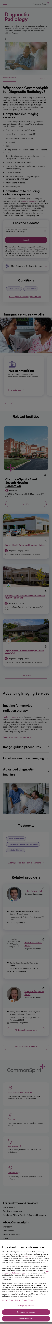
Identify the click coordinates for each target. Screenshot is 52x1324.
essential (27, 1256)
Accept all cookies (26, 1319)
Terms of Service (28, 1300)
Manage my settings (26, 1305)
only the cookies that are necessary (25, 1272)
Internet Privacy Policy (11, 1300)
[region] (26, 1281)
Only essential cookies (26, 1312)
